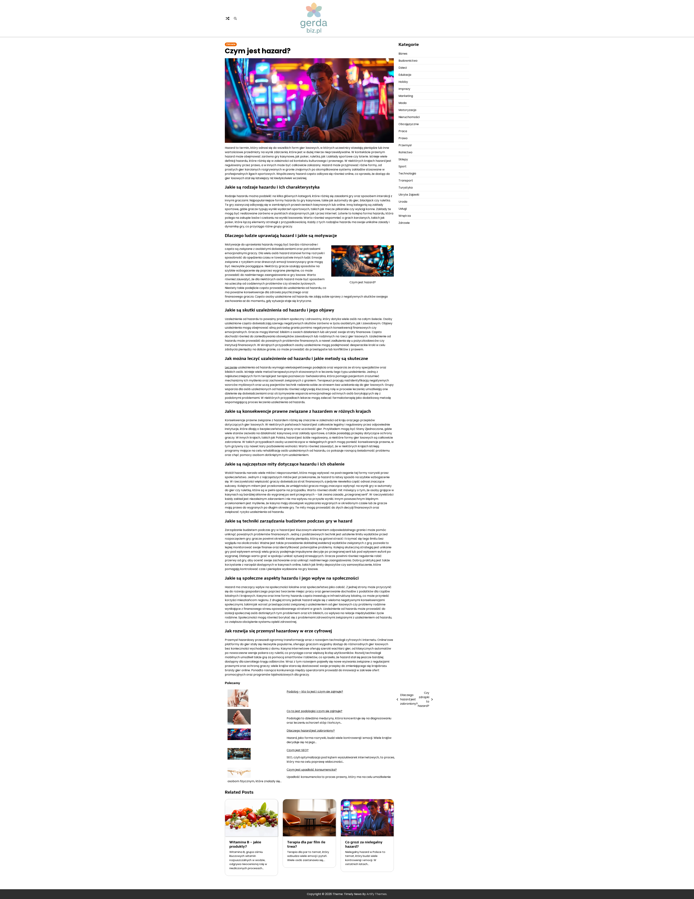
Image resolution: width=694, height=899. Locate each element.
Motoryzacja (407, 110)
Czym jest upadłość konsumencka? (312, 770)
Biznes (403, 54)
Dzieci (403, 68)
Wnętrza (405, 216)
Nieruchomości (409, 117)
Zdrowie (230, 44)
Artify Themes (377, 894)
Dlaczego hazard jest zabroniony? (311, 731)
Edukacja (405, 75)
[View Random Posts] (227, 18)
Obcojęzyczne (409, 124)
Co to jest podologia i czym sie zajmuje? (314, 711)
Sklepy (403, 159)
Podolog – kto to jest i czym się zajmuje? (315, 691)
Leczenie (231, 367)
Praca (403, 131)
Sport (402, 166)
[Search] (235, 18)
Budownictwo (408, 61)
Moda (402, 103)
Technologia (407, 173)
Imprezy (404, 89)
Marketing (406, 96)
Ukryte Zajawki (409, 195)
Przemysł (405, 145)
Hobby (403, 82)
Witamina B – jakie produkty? (245, 844)
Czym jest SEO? (298, 750)
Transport (406, 180)
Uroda (403, 202)
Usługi (403, 209)
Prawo (403, 138)
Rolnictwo (405, 152)
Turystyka (406, 187)
